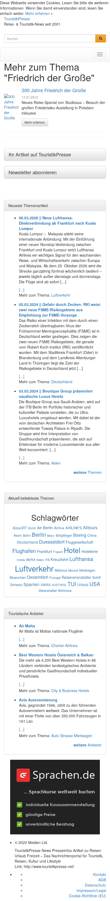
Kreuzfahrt (59, 559)
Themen (87, 472)
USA (94, 584)
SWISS (46, 585)
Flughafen (24, 551)
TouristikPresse (17, 18)
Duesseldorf (52, 541)
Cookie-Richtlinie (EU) (87, 895)
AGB (102, 879)
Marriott (73, 570)
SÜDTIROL (59, 585)
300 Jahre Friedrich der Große (54, 90)
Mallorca (61, 570)
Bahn (27, 535)
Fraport (58, 552)
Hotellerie (89, 551)
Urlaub (82, 584)
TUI (72, 584)
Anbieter (87, 745)
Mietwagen (87, 570)
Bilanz (51, 535)
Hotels (21, 560)
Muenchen (18, 577)
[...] (21, 289)
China (91, 535)
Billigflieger (64, 535)
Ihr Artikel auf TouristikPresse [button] (40, 154)
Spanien (31, 584)
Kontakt (99, 874)
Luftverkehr (60, 295)
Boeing (79, 535)
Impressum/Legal (91, 890)
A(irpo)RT (20, 528)
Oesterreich (37, 577)
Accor (32, 528)
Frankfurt (44, 551)
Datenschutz (95, 885)
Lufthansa (81, 559)
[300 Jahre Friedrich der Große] (11, 107)
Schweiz (16, 584)
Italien (40, 559)
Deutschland (61, 381)
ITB (47, 559)
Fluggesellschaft (79, 542)
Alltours (90, 527)
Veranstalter (47, 590)
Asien (56, 463)
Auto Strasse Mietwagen (71, 735)
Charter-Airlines (64, 645)
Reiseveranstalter (76, 577)
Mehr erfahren (37, 13)
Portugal (55, 577)
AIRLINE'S (73, 527)
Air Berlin (45, 527)
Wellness (65, 590)
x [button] (52, 13)
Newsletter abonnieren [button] (33, 172)
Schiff (96, 577)
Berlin (39, 534)
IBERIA (30, 559)
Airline (59, 527)
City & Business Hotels (70, 690)
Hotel (72, 550)
